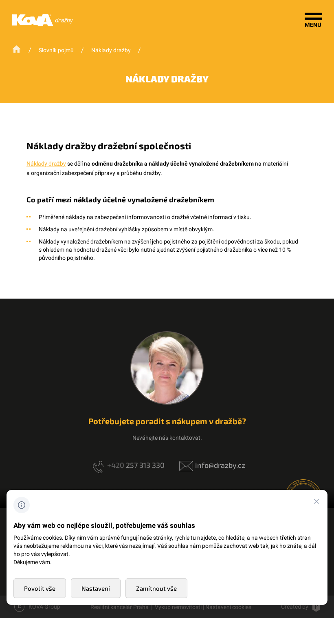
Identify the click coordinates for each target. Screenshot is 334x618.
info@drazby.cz (220, 465)
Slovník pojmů (56, 50)
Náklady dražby (111, 50)
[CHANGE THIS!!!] (316, 502)
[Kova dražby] (42, 23)
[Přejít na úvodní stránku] (17, 49)
